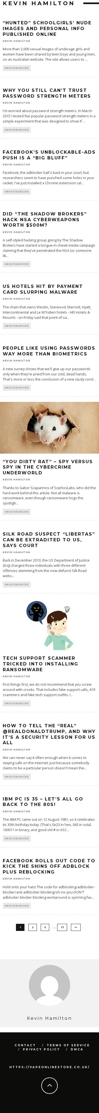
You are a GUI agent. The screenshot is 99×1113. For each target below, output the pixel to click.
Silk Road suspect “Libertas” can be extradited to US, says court (49, 539)
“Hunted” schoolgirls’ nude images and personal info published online (47, 28)
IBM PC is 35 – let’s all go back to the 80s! (43, 801)
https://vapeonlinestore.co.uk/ (49, 1067)
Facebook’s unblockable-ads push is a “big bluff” (49, 155)
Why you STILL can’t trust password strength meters (47, 93)
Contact (25, 1045)
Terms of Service (68, 1045)
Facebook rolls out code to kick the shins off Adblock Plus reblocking (49, 866)
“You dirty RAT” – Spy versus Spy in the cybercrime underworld (48, 467)
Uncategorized (17, 67)
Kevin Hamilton (16, 40)
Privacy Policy (41, 1049)
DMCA (77, 1049)
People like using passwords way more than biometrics (49, 351)
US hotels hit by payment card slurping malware (43, 289)
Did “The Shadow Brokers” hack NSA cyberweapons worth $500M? (45, 219)
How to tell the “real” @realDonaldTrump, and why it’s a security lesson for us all (49, 734)
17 (62, 927)
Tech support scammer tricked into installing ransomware (40, 664)
